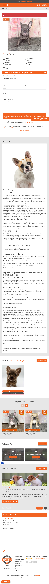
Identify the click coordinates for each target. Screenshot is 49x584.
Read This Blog (7, 501)
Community (6, 487)
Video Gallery (18, 571)
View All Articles (41, 468)
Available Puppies (19, 559)
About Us (17, 563)
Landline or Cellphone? (9, 99)
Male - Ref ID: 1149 (30, 433)
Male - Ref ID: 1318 (7, 433)
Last (26, 85)
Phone (5, 93)
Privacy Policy (24, 577)
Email (5, 88)
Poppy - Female (8, 387)
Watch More (42, 444)
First (4, 85)
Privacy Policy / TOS (31, 122)
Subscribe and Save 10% (26, 1)
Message (5, 105)
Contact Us (18, 569)
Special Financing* (20, 561)
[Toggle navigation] (4, 5)
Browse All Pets (42, 360)
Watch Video (13, 457)
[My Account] (46, 8)
